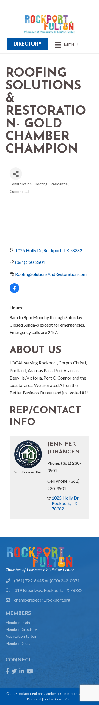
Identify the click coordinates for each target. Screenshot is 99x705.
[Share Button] (16, 173)
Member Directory (21, 629)
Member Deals (18, 643)
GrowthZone (62, 699)
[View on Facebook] (14, 291)
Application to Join (21, 636)
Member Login (18, 622)
